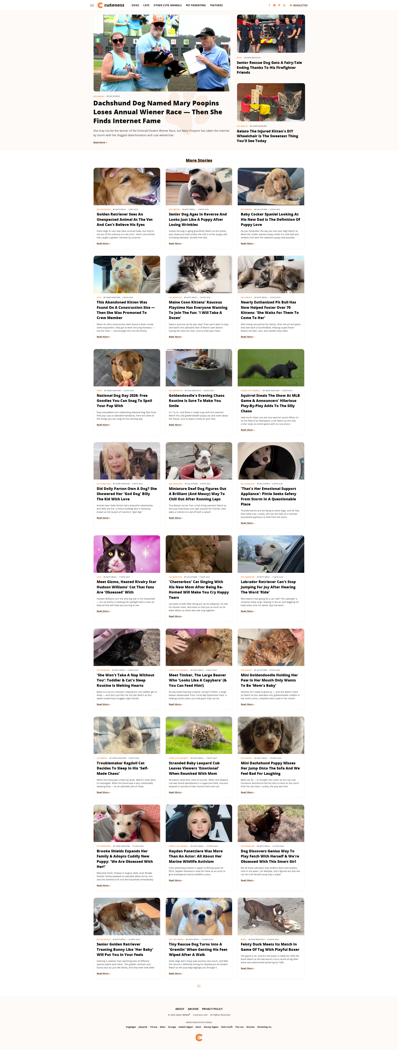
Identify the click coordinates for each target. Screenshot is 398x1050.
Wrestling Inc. (264, 1026)
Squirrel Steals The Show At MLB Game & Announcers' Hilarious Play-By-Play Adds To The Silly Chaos (270, 403)
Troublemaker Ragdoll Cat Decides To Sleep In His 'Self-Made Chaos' (122, 768)
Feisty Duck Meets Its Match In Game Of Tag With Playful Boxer (270, 947)
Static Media (182, 1014)
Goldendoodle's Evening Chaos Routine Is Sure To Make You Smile (196, 400)
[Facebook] (269, 5)
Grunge (172, 1026)
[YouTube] (274, 5)
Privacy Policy (212, 1009)
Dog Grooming (176, 939)
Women (250, 1026)
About (179, 1009)
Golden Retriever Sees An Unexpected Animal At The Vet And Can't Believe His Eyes (125, 219)
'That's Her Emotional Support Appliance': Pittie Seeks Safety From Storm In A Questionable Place (268, 496)
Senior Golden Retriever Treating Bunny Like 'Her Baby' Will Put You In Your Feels (125, 949)
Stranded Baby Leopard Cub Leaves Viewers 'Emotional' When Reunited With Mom (194, 768)
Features (216, 5)
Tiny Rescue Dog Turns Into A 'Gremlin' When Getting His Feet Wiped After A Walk (198, 949)
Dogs (135, 5)
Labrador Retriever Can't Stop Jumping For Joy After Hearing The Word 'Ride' (268, 587)
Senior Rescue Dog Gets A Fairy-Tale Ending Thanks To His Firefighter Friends (269, 67)
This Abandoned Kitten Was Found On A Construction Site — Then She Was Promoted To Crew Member (126, 310)
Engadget (131, 1026)
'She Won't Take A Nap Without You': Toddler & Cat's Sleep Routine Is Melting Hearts (125, 680)
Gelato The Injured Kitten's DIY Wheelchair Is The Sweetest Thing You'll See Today (267, 136)
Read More (99, 142)
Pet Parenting (196, 5)
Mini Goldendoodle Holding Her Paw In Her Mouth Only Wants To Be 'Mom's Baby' (269, 680)
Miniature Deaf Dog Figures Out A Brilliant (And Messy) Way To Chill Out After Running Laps (197, 493)
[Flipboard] (279, 5)
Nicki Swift (227, 1026)
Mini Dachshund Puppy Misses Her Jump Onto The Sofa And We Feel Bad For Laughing (270, 768)
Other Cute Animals (168, 5)
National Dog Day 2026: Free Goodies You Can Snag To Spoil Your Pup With (124, 400)
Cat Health (242, 126)
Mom (198, 1026)
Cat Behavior (175, 297)
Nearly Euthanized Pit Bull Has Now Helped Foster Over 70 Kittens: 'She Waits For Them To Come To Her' (270, 310)
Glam (162, 1026)
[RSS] (284, 5)
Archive (193, 1009)
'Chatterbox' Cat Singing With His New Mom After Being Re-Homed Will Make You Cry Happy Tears (199, 589)
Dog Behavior (103, 209)
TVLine (153, 1026)
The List (239, 1026)
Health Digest (185, 1026)
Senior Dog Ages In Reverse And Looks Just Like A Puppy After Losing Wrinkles (198, 219)
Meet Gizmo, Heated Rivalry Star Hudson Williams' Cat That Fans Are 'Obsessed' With (126, 587)
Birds (243, 939)
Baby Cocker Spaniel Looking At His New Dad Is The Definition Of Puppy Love (270, 219)
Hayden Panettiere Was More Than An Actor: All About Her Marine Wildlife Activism (196, 856)
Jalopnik (143, 1026)
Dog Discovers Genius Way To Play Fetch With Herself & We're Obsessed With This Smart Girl (270, 856)
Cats (146, 5)
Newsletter (300, 5)
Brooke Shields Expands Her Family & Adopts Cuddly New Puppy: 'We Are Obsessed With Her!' (125, 858)
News (99, 390)
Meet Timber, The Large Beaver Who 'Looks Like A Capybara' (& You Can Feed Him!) (198, 680)
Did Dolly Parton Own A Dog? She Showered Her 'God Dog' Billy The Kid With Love (127, 493)
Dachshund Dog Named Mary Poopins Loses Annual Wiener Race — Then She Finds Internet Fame (157, 112)
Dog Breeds (98, 96)
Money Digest (211, 1026)
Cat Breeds (102, 758)
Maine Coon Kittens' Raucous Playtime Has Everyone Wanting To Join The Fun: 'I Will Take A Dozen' (198, 310)
